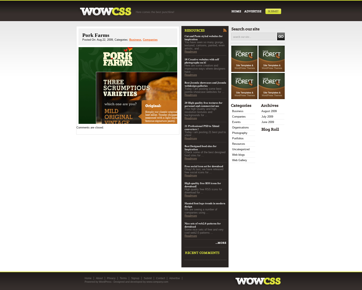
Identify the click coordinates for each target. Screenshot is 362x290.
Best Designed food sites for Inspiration (201, 147)
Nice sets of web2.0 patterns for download (203, 224)
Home (88, 278)
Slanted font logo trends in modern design (205, 204)
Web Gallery (239, 160)
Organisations (240, 127)
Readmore (191, 51)
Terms (123, 278)
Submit (148, 278)
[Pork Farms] (220, 244)
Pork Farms (95, 35)
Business (135, 39)
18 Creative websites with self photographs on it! (202, 60)
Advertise (174, 278)
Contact (160, 278)
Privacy (111, 278)
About (99, 278)
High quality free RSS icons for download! (203, 184)
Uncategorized (241, 149)
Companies (150, 39)
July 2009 (267, 116)
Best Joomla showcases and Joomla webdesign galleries (205, 84)
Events (236, 122)
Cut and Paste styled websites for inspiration (204, 37)
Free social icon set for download (204, 166)
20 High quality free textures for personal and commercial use (203, 104)
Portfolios (238, 138)
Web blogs (238, 154)
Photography (239, 133)
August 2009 (269, 111)
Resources (238, 143)
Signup (135, 278)
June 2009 (267, 122)
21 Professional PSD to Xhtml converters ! (202, 127)
